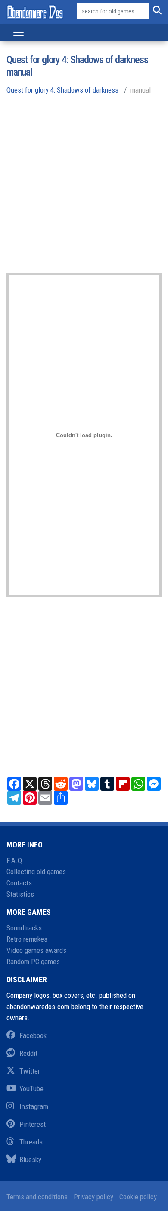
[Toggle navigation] (18, 32)
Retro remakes (26, 939)
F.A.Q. (15, 860)
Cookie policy (138, 1196)
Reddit (28, 1053)
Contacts (19, 883)
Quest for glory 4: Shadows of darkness (62, 90)
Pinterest (32, 1124)
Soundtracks (24, 927)
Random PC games (33, 961)
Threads (31, 1142)
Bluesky (30, 1159)
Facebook (33, 1035)
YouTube (31, 1088)
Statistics (20, 894)
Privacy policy (93, 1196)
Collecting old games (36, 871)
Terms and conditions (37, 1196)
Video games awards (36, 950)
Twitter (29, 1071)
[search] (155, 11)
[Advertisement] (84, 188)
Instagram (33, 1106)
